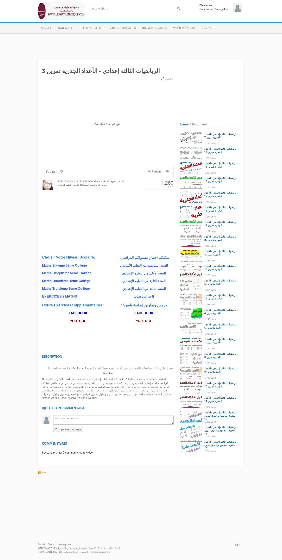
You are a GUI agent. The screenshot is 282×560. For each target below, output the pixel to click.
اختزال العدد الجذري (97, 383)
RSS (43, 472)
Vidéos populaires (123, 28)
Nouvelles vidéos (154, 28)
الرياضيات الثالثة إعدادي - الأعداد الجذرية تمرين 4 (220, 311)
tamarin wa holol (51, 397)
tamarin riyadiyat (87, 397)
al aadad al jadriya (146, 379)
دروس (117, 390)
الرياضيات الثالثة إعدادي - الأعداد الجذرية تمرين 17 (220, 194)
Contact (208, 28)
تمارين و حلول (106, 394)
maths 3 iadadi (127, 379)
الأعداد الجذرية (118, 181)
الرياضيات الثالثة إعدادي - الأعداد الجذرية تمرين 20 (220, 238)
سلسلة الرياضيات (59, 390)
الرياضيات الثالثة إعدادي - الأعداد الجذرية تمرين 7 (220, 135)
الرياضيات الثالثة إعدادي (156, 383)
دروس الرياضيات (104, 386)
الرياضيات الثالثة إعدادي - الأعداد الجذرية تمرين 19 (220, 223)
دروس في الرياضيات (83, 386)
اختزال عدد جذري (123, 386)
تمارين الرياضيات (62, 386)
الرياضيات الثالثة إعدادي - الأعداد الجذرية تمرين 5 (220, 282)
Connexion (205, 9)
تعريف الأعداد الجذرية (119, 383)
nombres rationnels (82, 379)
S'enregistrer (221, 9)
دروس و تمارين (147, 390)
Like (52, 171)
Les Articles (92, 28)
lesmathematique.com (93, 181)
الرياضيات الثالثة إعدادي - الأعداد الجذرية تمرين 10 (220, 384)
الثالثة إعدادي (100, 379)
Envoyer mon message (68, 429)
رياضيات (134, 390)
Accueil (46, 28)
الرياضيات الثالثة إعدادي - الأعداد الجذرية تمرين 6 (220, 326)
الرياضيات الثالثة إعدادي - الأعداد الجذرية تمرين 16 (220, 179)
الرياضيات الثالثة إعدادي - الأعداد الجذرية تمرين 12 (220, 296)
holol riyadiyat (69, 397)
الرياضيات (107, 390)
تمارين (125, 390)
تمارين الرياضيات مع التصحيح (83, 394)
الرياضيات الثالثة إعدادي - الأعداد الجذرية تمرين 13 (220, 267)
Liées (184, 124)
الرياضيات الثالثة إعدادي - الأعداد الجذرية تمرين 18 (220, 208)
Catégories (66, 28)
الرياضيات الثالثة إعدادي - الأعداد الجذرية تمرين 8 (220, 355)
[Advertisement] (141, 45)
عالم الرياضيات (77, 390)
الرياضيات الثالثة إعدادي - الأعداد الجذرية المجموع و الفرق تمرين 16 (220, 445)
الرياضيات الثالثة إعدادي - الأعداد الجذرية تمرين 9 (220, 369)
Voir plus (108, 373)
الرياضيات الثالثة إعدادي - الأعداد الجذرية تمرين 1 (220, 340)
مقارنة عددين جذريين (143, 386)
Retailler (168, 78)
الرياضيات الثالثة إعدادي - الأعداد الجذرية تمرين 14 (220, 150)
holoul (168, 394)
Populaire (199, 124)
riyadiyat (149, 394)
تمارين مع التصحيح (124, 394)
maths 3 (113, 379)
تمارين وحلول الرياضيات (54, 394)
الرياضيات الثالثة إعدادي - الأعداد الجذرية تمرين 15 (220, 164)
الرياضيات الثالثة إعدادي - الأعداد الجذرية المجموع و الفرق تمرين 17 (220, 430)
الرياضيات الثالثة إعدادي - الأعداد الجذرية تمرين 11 (220, 399)
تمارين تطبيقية (93, 390)
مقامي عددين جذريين (75, 383)
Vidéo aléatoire (184, 28)
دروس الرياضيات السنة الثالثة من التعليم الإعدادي (82, 184)
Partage (156, 171)
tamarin (159, 394)
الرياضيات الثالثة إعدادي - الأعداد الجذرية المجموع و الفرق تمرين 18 (220, 415)
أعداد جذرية (137, 383)
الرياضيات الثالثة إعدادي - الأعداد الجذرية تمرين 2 (220, 252)
